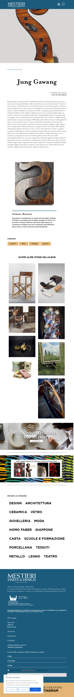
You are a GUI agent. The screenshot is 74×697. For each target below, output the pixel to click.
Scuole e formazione (44, 538)
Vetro (36, 512)
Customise (11, 689)
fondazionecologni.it (24, 603)
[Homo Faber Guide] (37, 436)
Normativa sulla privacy (28, 670)
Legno (34, 556)
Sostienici (11, 636)
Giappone (44, 529)
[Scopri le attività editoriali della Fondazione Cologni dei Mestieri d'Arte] (37, 468)
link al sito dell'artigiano (59, 94)
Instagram (48, 690)
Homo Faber (20, 529)
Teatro (50, 556)
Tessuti (42, 547)
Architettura (38, 503)
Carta (15, 538)
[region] (23, 684)
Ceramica (18, 512)
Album (10, 625)
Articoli (10, 622)
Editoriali (11, 627)
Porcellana (20, 547)
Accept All (35, 689)
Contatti (11, 640)
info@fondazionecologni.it (26, 605)
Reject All (23, 689)
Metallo (17, 556)
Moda (39, 521)
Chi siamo (12, 618)
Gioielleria (20, 521)
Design (15, 503)
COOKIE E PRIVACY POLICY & (16, 645)
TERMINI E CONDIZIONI (14, 647)
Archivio (11, 631)
